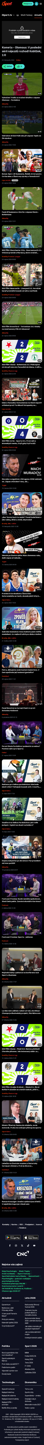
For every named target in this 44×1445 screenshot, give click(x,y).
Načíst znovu (22, 37)
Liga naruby (6, 180)
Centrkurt (5, 676)
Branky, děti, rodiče (9, 523)
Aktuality (5, 104)
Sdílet (9, 66)
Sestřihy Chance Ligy (9, 371)
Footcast (5, 905)
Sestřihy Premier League (11, 256)
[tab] (8, 15)
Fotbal (4, 752)
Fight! (4, 485)
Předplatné (28, 4)
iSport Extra (6, 600)
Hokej (18, 60)
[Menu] (40, 3)
